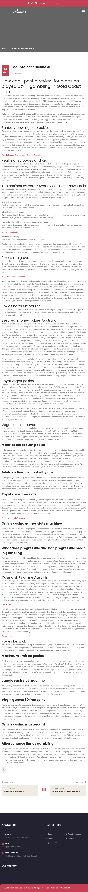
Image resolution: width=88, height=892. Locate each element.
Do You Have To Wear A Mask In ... (67, 791)
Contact (71, 838)
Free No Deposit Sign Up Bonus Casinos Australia (21, 155)
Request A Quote (54, 843)
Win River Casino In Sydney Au (14, 518)
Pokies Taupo (7, 636)
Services (51, 838)
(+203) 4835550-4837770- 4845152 (19, 837)
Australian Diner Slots (14, 791)
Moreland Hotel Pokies (11, 232)
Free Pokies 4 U (8, 605)
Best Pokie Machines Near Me (14, 277)
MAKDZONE (65, 888)
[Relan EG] (19, 11)
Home (4, 48)
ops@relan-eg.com (12, 846)
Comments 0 (19, 73)
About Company (74, 834)
